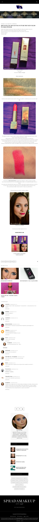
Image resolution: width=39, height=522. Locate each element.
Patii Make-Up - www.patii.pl (11, 356)
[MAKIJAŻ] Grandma (20, 461)
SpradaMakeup (19, 500)
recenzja (8, 261)
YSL (15, 261)
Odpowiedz (7, 321)
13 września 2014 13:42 (16, 376)
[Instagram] (16, 408)
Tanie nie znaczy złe (23, 480)
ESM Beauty (7, 350)
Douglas (23, 72)
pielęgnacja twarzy (15, 480)
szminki (12, 261)
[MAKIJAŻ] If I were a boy (21, 455)
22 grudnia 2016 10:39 (13, 382)
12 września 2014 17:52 (12, 311)
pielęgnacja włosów (15, 482)
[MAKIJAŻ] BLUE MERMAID (6, 280)
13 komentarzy (14, 23)
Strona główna (5, 14)
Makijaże (18, 478)
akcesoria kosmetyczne (17, 486)
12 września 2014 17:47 (13, 304)
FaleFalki (7, 311)
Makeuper (9, 23)
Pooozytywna (8, 369)
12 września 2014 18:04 (16, 324)
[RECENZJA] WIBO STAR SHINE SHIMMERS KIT (21, 468)
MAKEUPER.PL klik (19, 232)
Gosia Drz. (7, 304)
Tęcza (6, 337)
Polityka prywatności (19, 507)
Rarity (6, 362)
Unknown (7, 330)
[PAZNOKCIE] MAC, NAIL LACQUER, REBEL (29, 280)
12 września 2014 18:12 (13, 330)
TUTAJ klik (22, 225)
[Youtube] (22, 408)
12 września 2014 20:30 (11, 337)
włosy (17, 484)
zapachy (21, 484)
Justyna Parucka (8, 324)
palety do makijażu (23, 482)
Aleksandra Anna (8, 376)
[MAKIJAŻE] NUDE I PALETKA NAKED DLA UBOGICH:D (22, 450)
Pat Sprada (9, 342)
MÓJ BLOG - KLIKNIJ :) (9, 371)
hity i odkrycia (24, 478)
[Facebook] (19, 408)
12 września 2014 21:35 (14, 350)
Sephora (19, 72)
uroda (24, 486)
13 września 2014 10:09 (20, 356)
